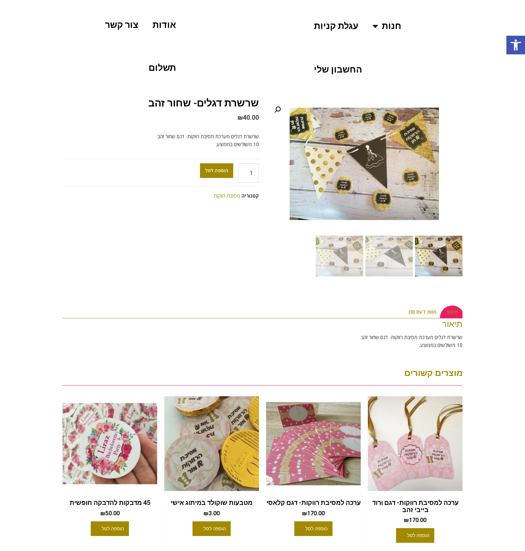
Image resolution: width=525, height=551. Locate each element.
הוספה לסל (216, 170)
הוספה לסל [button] (418, 535)
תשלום (162, 68)
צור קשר (121, 25)
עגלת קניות (336, 26)
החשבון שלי (338, 69)
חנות (391, 26)
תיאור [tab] (452, 311)
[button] (515, 45)
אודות (164, 25)
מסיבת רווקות (227, 195)
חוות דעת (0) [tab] (422, 311)
